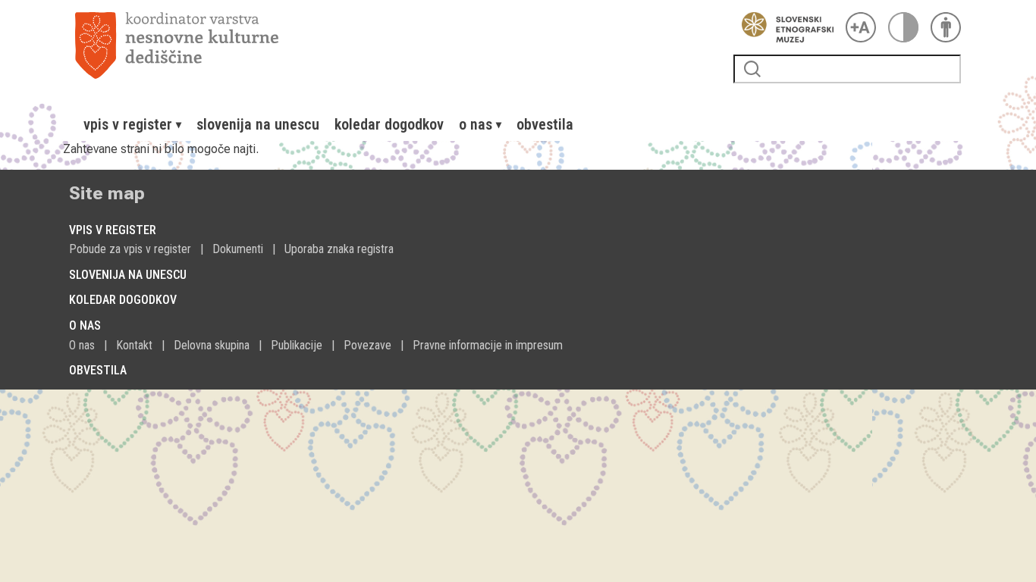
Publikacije (296, 345)
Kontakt (134, 345)
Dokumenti (237, 249)
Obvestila (544, 124)
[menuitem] (132, 124)
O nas (82, 345)
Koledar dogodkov (389, 124)
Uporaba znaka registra (339, 249)
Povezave (367, 345)
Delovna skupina (212, 345)
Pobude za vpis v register (130, 249)
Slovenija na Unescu (257, 124)
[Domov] (398, 45)
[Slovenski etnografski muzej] (783, 27)
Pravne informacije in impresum (488, 345)
